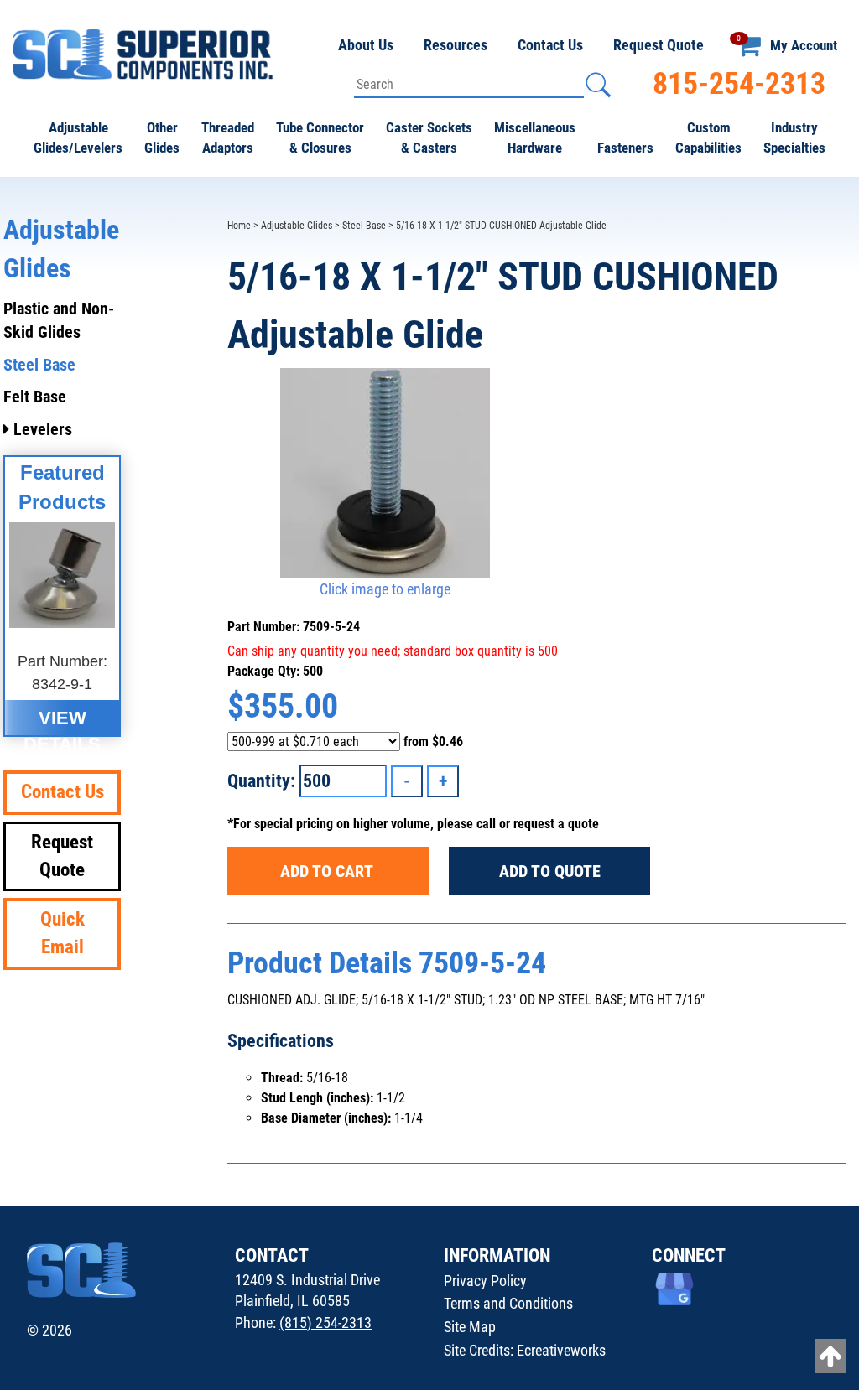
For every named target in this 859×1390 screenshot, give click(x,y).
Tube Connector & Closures (320, 137)
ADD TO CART (328, 871)
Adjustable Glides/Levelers (78, 137)
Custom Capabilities (708, 137)
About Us (365, 45)
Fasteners (625, 147)
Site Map (470, 1327)
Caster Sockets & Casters (429, 137)
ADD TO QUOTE (550, 871)
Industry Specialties (794, 137)
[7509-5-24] (384, 473)
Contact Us (550, 45)
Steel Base (364, 225)
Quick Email (62, 933)
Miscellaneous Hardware (534, 137)
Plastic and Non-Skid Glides (58, 320)
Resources (455, 45)
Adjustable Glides (296, 225)
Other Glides (162, 137)
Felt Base (34, 396)
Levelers (40, 429)
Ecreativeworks (561, 1350)
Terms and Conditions (508, 1303)
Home (239, 225)
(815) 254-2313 (325, 1322)
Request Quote (658, 45)
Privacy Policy (485, 1280)
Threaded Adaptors (227, 137)
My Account (803, 45)
